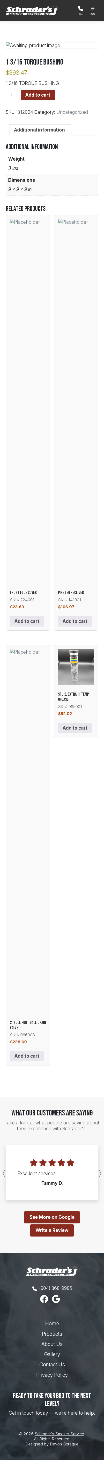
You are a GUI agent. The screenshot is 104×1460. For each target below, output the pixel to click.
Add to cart (37, 95)
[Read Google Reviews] (58, 1299)
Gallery (52, 1354)
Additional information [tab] (39, 130)
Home (52, 1323)
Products (52, 1334)
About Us (52, 1344)
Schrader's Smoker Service (59, 1433)
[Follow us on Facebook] (46, 1299)
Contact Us (52, 1364)
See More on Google (52, 1217)
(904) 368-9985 (55, 1288)
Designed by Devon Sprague (52, 1444)
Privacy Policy (52, 1375)
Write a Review (52, 1230)
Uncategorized (72, 112)
